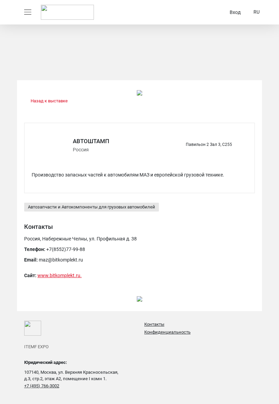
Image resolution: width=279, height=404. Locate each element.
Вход (235, 12)
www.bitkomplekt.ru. (59, 275)
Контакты (154, 324)
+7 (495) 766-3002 (41, 385)
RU (256, 12)
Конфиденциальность (167, 332)
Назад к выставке (49, 100)
